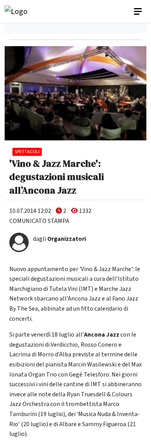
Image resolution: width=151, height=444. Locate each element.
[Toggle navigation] (138, 11)
